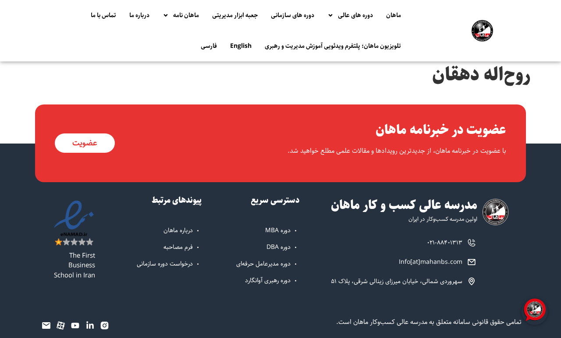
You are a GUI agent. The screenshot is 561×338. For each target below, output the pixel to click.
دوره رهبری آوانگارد (268, 280)
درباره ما (139, 15)
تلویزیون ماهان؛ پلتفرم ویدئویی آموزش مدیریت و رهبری (333, 46)
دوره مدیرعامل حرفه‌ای (263, 264)
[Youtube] (75, 325)
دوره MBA (278, 230)
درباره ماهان (178, 230)
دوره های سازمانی (292, 15)
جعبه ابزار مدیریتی (235, 15)
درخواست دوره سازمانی (165, 264)
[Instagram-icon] (104, 325)
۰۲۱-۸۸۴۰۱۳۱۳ (444, 242)
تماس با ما (103, 15)
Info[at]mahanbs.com (430, 262)
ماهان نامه (186, 15)
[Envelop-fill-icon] (46, 325)
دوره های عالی (355, 15)
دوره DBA (278, 247)
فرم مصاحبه (178, 247)
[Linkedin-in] (89, 325)
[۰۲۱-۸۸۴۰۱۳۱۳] (472, 243)
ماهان (393, 15)
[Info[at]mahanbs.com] (472, 262)
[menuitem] (241, 46)
